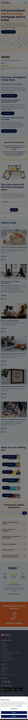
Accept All (14, 716)
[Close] (26, 697)
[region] (14, 707)
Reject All (14, 712)
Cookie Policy (19, 706)
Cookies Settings (14, 708)
